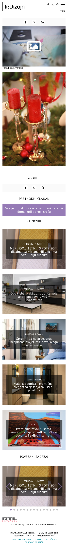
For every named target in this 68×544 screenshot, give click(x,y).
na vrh (62, 518)
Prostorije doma (34, 334)
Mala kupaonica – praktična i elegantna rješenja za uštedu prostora (34, 387)
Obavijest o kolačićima (45, 539)
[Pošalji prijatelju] (42, 22)
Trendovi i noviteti (34, 244)
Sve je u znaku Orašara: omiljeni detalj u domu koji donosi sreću (34, 210)
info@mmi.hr (51, 533)
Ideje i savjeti (34, 379)
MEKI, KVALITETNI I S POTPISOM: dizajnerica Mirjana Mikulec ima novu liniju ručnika (34, 251)
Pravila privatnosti (21, 539)
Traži (63, 11)
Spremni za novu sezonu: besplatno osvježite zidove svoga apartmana (34, 341)
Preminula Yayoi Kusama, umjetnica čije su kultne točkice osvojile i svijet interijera (34, 432)
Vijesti (34, 424)
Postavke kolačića (34, 542)
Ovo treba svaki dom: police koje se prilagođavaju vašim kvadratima (33, 296)
